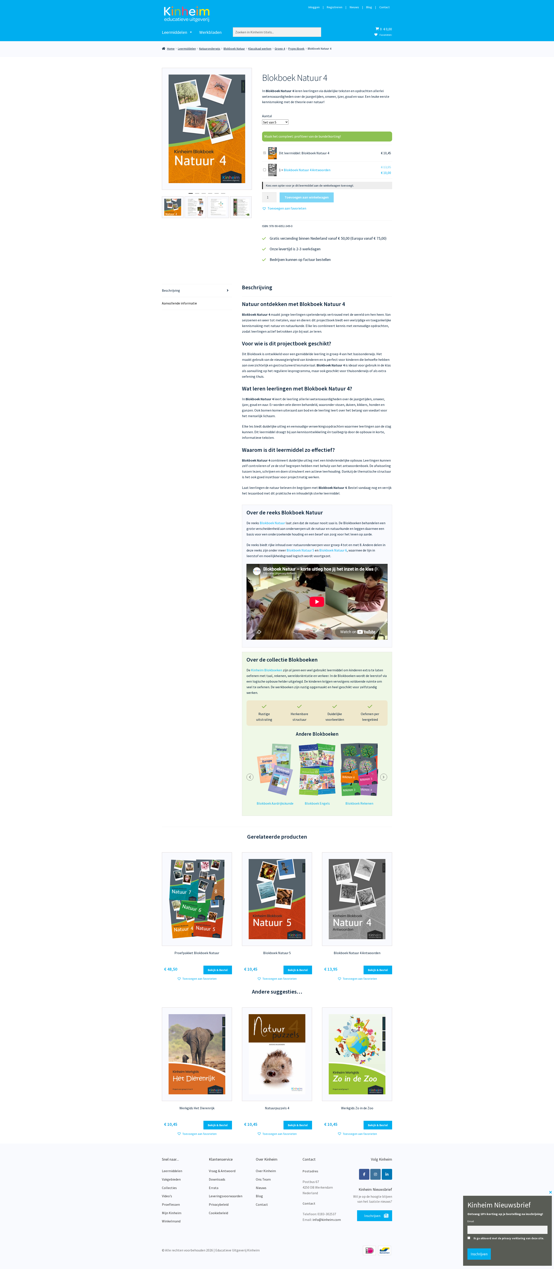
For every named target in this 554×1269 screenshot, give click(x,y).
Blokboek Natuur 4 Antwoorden (307, 170)
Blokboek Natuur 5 (300, 550)
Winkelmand (171, 1221)
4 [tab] (210, 195)
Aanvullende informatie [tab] (179, 303)
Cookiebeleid (218, 1213)
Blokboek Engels (317, 803)
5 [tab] (216, 195)
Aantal (267, 116)
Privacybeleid (219, 1204)
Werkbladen (210, 32)
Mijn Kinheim (171, 1213)
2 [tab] (197, 195)
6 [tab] (223, 195)
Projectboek (296, 48)
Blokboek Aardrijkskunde (275, 803)
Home (171, 48)
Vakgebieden (171, 1179)
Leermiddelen (174, 32)
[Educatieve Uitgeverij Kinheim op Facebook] (364, 1174)
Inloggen (314, 7)
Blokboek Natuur (234, 48)
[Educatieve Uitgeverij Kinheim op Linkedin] (387, 1174)
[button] (284, 208)
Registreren (334, 7)
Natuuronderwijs (209, 48)
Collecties (169, 1188)
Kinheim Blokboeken (266, 670)
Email (470, 1221)
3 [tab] (203, 195)
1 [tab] (190, 195)
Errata (213, 1188)
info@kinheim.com (326, 1219)
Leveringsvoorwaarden (225, 1196)
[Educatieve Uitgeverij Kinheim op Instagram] (375, 1174)
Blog (369, 7)
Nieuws (354, 7)
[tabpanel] (207, 129)
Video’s (167, 1196)
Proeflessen (171, 1204)
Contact (384, 7)
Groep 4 (280, 48)
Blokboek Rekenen (359, 803)
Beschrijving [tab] (171, 290)
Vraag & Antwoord (222, 1171)
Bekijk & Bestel (218, 970)
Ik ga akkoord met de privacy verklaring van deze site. (508, 1238)
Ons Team (263, 1179)
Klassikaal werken (259, 48)
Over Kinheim (266, 1171)
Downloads (217, 1179)
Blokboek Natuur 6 (333, 550)
